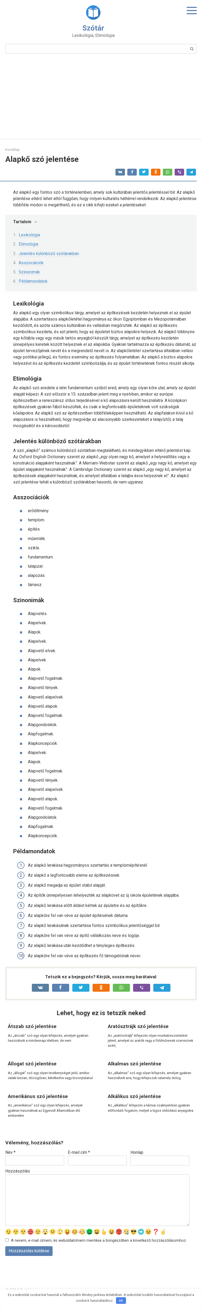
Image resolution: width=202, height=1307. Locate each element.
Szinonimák (29, 272)
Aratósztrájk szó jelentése (138, 1026)
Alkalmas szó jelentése (134, 1064)
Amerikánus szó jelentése (38, 1096)
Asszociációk (31, 262)
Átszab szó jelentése (32, 1026)
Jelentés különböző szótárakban (49, 253)
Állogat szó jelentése (32, 1064)
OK (121, 1301)
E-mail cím (79, 1152)
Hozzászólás (17, 1171)
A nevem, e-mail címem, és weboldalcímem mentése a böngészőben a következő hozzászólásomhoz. (99, 1240)
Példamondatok (33, 281)
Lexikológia (29, 234)
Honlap (136, 1152)
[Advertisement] (101, 99)
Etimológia (28, 244)
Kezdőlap (12, 150)
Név (10, 1152)
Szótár (93, 28)
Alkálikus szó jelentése (134, 1096)
